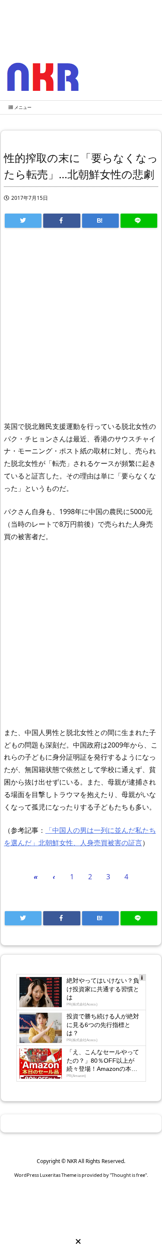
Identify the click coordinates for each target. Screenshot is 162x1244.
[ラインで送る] (139, 221)
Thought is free (128, 1175)
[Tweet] (23, 221)
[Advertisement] (81, 328)
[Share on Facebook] (61, 221)
